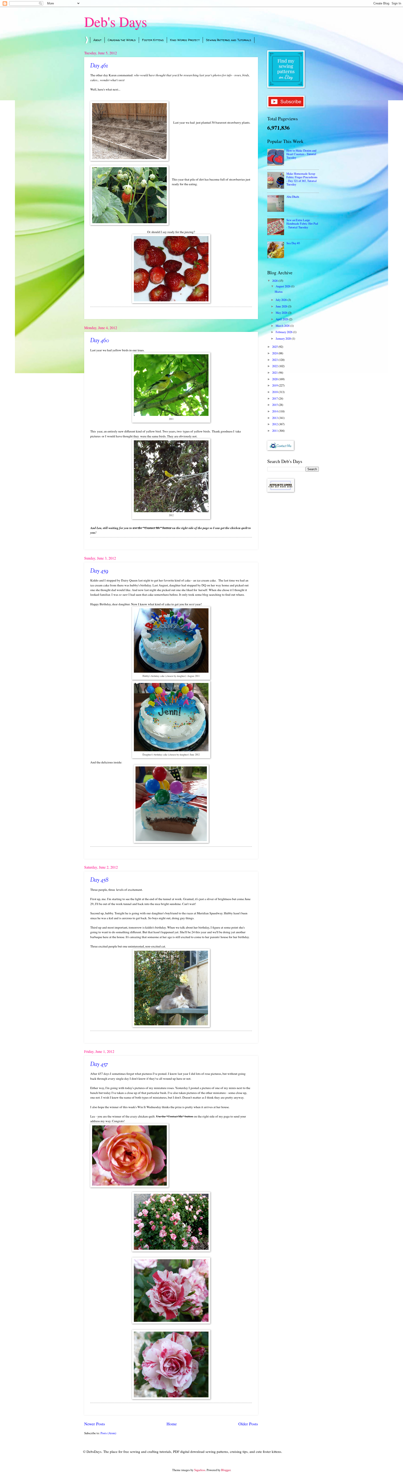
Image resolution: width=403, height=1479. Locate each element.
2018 (275, 392)
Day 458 (99, 880)
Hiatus (279, 291)
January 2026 (284, 338)
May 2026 (282, 312)
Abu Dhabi (292, 197)
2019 (275, 385)
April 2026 (282, 319)
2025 (275, 347)
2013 (275, 418)
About (97, 40)
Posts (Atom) (108, 1433)
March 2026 (283, 326)
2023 (275, 360)
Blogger (225, 1470)
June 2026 (282, 306)
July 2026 (282, 300)
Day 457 (99, 1064)
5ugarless (199, 1470)
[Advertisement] (293, 570)
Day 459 (99, 571)
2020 (275, 379)
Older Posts (248, 1424)
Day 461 (99, 66)
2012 (275, 424)
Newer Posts (94, 1424)
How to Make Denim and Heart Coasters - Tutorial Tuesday (301, 154)
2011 (275, 430)
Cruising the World (122, 40)
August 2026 (283, 286)
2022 (275, 366)
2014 (275, 411)
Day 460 (99, 341)
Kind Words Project (185, 40)
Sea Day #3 (293, 243)
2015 (275, 405)
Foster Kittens (153, 40)
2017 (275, 398)
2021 (275, 372)
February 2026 (284, 332)
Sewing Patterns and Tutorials (228, 40)
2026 (275, 280)
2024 (275, 353)
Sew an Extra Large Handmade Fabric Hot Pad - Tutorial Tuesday (302, 223)
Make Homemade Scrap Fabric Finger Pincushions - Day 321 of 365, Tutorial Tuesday (301, 178)
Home (172, 1424)
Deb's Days (115, 21)
